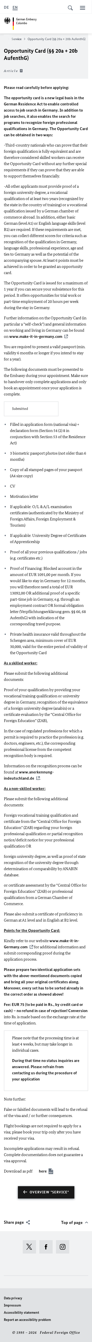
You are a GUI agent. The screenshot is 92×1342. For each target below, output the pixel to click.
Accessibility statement (21, 1312)
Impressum (12, 1305)
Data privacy (13, 1298)
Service (16, 39)
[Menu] (82, 7)
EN (15, 7)
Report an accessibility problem (27, 1320)
